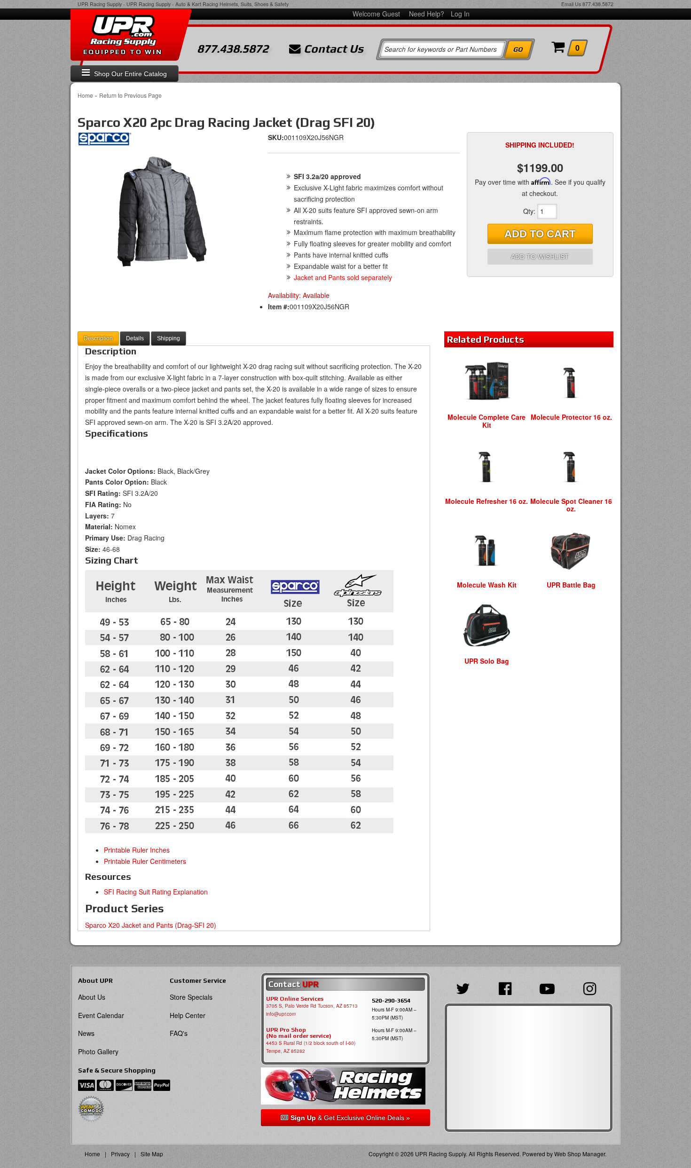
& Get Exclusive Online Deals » (350, 1117)
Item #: (279, 306)
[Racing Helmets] (345, 1086)
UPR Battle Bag (571, 584)
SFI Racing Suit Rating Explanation (156, 891)
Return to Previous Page (130, 95)
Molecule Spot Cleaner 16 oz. (571, 505)
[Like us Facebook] (507, 987)
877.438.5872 (597, 4)
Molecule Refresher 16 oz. (486, 501)
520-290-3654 (391, 1000)
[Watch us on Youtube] (549, 987)
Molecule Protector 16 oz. (571, 417)
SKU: (276, 137)
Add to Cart (539, 234)
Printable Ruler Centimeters (145, 861)
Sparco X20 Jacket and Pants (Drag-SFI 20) (150, 925)
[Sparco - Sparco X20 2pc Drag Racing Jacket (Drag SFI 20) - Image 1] (162, 212)
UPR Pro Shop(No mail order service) (298, 1033)
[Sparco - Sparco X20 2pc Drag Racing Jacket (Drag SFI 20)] (105, 141)
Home (85, 95)
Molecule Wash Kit (487, 584)
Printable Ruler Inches (137, 849)
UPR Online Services (294, 999)
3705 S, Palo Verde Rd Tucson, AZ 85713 (312, 1006)
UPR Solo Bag (486, 661)
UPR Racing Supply (100, 4)
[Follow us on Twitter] (465, 987)
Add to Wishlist (540, 256)
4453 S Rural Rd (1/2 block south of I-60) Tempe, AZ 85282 (310, 1047)
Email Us (571, 4)
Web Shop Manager (579, 1154)
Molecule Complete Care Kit (487, 421)
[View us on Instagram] (592, 987)
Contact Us (332, 49)
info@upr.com (281, 1014)
